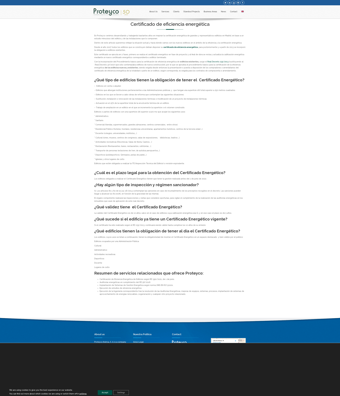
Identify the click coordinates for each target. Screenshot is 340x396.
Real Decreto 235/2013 (218, 62)
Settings (121, 392)
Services (165, 11)
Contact (233, 11)
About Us (153, 11)
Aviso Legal (138, 342)
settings (83, 394)
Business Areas (210, 11)
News (223, 11)
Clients (176, 11)
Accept (105, 392)
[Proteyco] (111, 11)
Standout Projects (191, 11)
